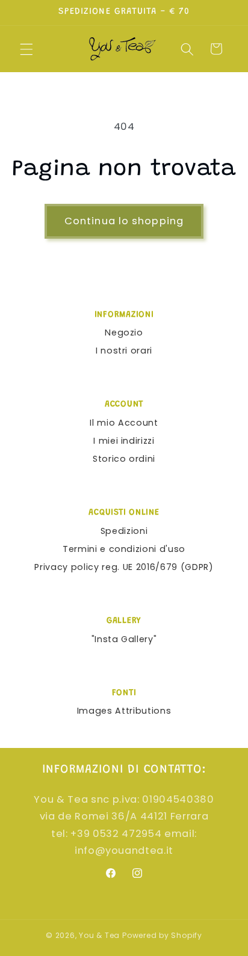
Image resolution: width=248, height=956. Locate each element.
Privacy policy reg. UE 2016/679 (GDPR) (123, 567)
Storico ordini (124, 459)
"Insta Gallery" (124, 639)
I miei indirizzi (124, 441)
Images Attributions (124, 711)
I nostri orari (124, 351)
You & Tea (99, 935)
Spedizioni (124, 531)
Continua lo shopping (124, 221)
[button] (26, 48)
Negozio (124, 332)
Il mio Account (124, 423)
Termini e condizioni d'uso (124, 549)
